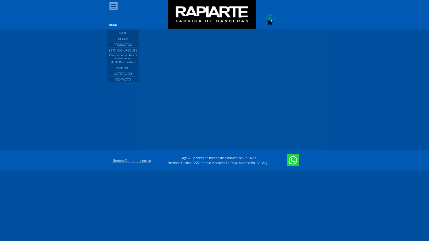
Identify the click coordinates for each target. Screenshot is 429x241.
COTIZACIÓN (123, 73)
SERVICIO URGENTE (122, 50)
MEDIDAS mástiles (123, 62)
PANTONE (123, 68)
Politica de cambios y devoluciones (123, 57)
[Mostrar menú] (113, 6)
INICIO (122, 33)
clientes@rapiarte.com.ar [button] (131, 161)
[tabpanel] (218, 160)
